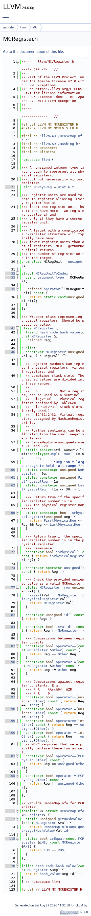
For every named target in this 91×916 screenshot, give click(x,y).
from (66, 587)
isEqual (57, 839)
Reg (53, 454)
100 (10, 733)
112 (10, 819)
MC (34, 27)
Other (57, 650)
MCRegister (44, 328)
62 (10, 485)
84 (10, 627)
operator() (54, 289)
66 (10, 513)
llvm (23, 27)
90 (10, 662)
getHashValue (70, 819)
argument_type (51, 277)
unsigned (72, 568)
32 (10, 273)
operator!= (66, 662)
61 (10, 477)
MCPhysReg (43, 187)
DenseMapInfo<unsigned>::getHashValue (52, 829)
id (66, 615)
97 (10, 697)
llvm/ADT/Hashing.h (60, 144)
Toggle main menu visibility (6, 18)
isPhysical (66, 552)
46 (10, 352)
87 (10, 646)
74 (10, 568)
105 (10, 776)
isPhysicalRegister (39, 599)
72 (10, 552)
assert (36, 595)
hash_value (70, 332)
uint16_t (66, 187)
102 (10, 756)
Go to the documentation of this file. (33, 51)
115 (10, 839)
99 (10, 721)
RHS (27, 846)
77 (10, 587)
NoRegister (68, 595)
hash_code (49, 332)
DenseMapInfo (72, 811)
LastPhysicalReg (65, 524)
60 (10, 470)
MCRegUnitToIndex (52, 273)
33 (10, 277)
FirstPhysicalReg (60, 520)
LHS (43, 842)
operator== (66, 646)
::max (65, 454)
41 (10, 328)
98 (10, 709)
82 (10, 615)
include (8, 27)
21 (10, 187)
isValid (63, 627)
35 (10, 289)
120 (10, 866)
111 (10, 811)
